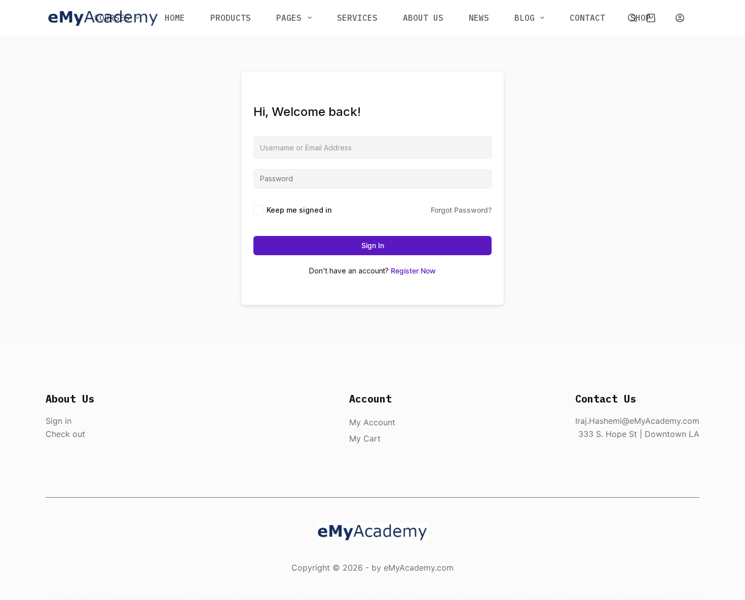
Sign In (372, 245)
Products (230, 18)
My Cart (365, 438)
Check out (65, 434)
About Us (423, 18)
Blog (524, 18)
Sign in (58, 421)
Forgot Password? (461, 210)
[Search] (632, 18)
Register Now (413, 270)
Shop (640, 18)
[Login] (680, 18)
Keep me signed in (299, 210)
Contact (587, 18)
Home (175, 18)
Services (357, 18)
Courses (112, 18)
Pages (289, 18)
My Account (372, 422)
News (479, 18)
